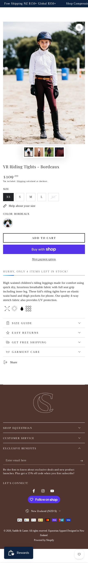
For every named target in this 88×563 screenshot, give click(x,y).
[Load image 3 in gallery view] (49, 152)
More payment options (44, 259)
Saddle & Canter (20, 530)
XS (10, 198)
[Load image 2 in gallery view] (38, 152)
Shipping (21, 181)
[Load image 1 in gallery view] (28, 152)
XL (55, 198)
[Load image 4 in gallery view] (59, 152)
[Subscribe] (82, 460)
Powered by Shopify (44, 540)
